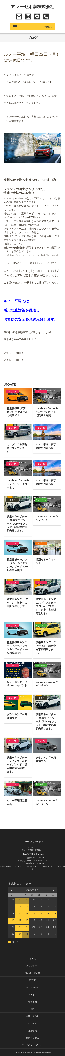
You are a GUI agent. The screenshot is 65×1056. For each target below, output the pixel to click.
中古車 (32, 980)
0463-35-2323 (46, 16)
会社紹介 (32, 1023)
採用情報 (32, 1030)
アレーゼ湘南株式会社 (33, 6)
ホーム (32, 958)
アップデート (32, 966)
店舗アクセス (32, 1038)
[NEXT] (53, 890)
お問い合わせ (19, 16)
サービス (32, 994)
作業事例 (32, 1002)
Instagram (28, 16)
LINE (37, 16)
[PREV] (11, 890)
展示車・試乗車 (32, 973)
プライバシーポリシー (32, 1045)
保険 (32, 1009)
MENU (48, 26)
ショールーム (32, 987)
